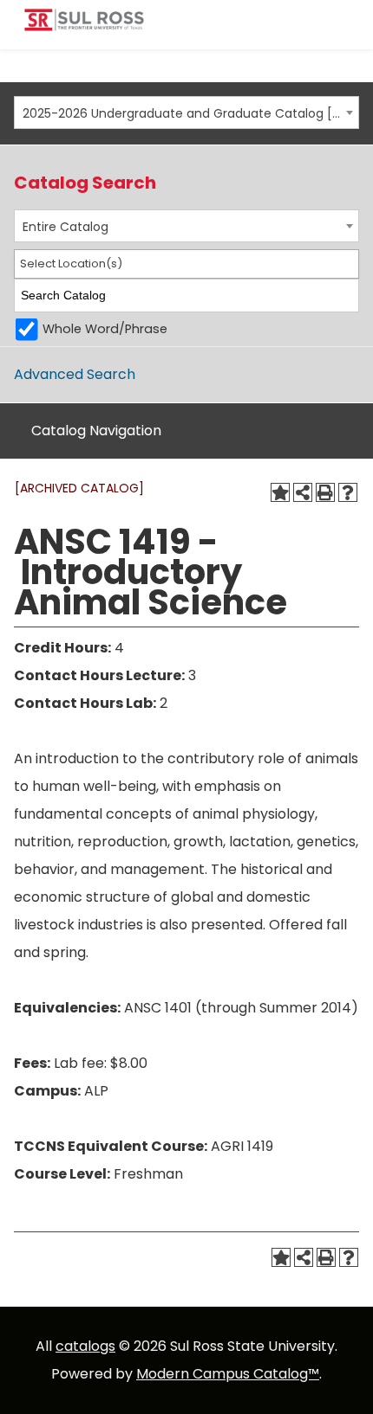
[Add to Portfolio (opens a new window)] (280, 492)
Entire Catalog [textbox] (65, 226)
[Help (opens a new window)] (347, 492)
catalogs (85, 1346)
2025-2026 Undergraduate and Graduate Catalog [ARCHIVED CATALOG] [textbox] (182, 113)
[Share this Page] (302, 492)
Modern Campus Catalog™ (227, 1374)
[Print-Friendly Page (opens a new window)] (325, 492)
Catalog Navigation (96, 430)
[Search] (347, 295)
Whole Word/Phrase (105, 328)
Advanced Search (74, 374)
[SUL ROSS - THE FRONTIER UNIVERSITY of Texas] (84, 26)
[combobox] (186, 112)
